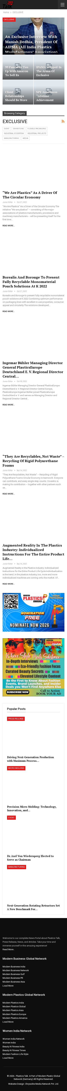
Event (6, 129)
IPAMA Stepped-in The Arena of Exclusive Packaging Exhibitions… (49, 75)
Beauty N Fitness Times (14, 1050)
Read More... (9, 226)
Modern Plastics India (13, 1002)
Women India (9, 1042)
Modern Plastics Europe (14, 1014)
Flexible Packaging (36, 129)
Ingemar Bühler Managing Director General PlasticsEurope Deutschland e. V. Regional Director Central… (33, 370)
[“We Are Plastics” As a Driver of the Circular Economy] (33, 168)
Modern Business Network (16, 970)
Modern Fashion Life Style (15, 1054)
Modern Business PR (13, 978)
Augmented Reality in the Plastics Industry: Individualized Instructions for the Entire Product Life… (33, 552)
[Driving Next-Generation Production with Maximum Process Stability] (33, 735)
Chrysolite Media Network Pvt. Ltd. (42, 1084)
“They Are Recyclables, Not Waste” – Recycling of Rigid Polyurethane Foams (33, 461)
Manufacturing (11, 138)
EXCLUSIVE (9, 19)
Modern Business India (14, 966)
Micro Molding (16, 768)
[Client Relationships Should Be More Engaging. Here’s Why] (18, 92)
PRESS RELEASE (16, 719)
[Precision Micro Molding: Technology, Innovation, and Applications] (33, 784)
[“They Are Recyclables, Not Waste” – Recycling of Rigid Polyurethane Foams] (33, 431)
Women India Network (14, 1039)
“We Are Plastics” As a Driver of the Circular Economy (30, 194)
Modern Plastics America (15, 1018)
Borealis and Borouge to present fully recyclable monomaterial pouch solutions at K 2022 (31, 281)
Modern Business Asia (14, 981)
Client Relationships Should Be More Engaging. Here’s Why (16, 100)
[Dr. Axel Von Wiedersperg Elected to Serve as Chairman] (33, 834)
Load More (8, 985)
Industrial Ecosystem (14, 133)
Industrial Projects (36, 133)
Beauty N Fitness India (13, 1046)
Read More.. (8, 949)
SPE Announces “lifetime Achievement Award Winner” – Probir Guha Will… (47, 102)
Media (25, 138)
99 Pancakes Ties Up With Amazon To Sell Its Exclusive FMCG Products (16, 75)
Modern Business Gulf (14, 974)
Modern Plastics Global (14, 1006)
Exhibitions (18, 129)
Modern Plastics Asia (13, 1010)
